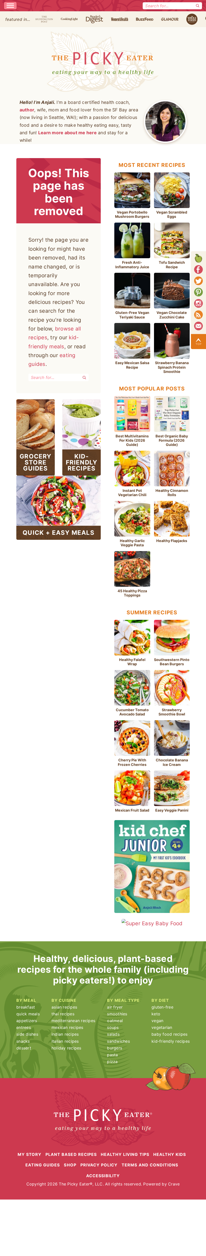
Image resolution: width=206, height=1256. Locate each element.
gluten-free (162, 1007)
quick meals (28, 1013)
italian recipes (65, 1041)
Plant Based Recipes (71, 1154)
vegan (157, 1020)
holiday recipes (66, 1047)
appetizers (26, 1020)
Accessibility (103, 1175)
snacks (23, 1041)
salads (113, 1034)
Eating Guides (42, 1164)
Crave (174, 1183)
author (27, 109)
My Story (29, 1154)
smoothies (117, 1013)
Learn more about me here (67, 132)
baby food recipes (169, 1034)
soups (113, 1027)
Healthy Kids (169, 1154)
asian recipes (64, 1007)
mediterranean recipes (73, 1020)
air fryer (115, 1007)
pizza (112, 1061)
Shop (70, 1164)
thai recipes (63, 1013)
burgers (114, 1047)
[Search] (197, 5)
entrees (23, 1027)
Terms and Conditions (150, 1164)
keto (155, 1013)
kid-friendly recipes (170, 1041)
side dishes (27, 1034)
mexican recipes (67, 1027)
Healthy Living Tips (125, 1154)
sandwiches (118, 1041)
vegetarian (161, 1027)
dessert (23, 1047)
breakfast (25, 1007)
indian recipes (65, 1034)
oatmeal (115, 1020)
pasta (112, 1054)
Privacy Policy (99, 1164)
